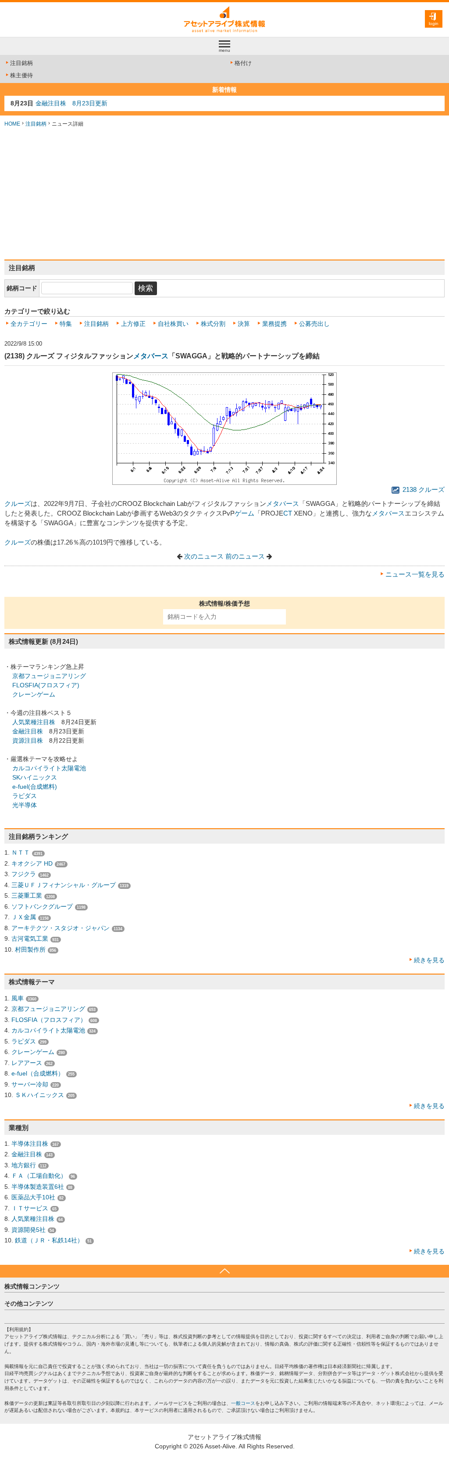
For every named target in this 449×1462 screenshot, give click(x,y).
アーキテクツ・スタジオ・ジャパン (60, 927)
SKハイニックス (34, 777)
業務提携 (274, 323)
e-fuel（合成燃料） (37, 1073)
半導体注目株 (29, 1143)
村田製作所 (30, 949)
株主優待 (21, 75)
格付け (243, 63)
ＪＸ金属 (23, 917)
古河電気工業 (29, 938)
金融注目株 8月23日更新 (71, 103)
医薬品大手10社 (33, 1197)
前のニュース (245, 556)
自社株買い (173, 323)
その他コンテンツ (28, 1303)
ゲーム (244, 513)
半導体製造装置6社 (37, 1186)
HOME (12, 124)
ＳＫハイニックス (39, 1094)
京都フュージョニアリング (49, 675)
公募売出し (314, 323)
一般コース (243, 1403)
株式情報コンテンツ (32, 1286)
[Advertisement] (224, 193)
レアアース (26, 1062)
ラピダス (24, 795)
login (433, 23)
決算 (244, 323)
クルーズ (17, 503)
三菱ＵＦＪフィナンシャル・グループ (63, 884)
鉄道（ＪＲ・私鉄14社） (49, 1240)
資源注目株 (27, 740)
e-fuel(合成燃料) (34, 786)
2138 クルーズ (423, 489)
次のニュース (204, 556)
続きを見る (429, 960)
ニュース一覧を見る (415, 574)
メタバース (150, 356)
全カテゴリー (29, 323)
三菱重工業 (26, 895)
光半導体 (24, 805)
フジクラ (23, 873)
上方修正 (133, 323)
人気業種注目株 (33, 722)
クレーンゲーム (33, 694)
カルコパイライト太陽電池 (49, 768)
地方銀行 (23, 1165)
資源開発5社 (28, 1229)
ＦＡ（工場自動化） (39, 1175)
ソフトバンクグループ (42, 906)
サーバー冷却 (29, 1084)
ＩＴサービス (29, 1208)
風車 (17, 998)
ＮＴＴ (20, 852)
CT (287, 513)
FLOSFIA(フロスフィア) (45, 685)
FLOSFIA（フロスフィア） (48, 1019)
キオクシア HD (32, 863)
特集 (66, 323)
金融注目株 (27, 731)
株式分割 (213, 323)
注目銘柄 (21, 63)
